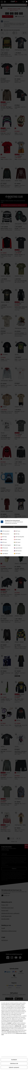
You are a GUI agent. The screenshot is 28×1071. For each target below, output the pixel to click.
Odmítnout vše (14, 1063)
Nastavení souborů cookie (12, 1031)
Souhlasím (14, 1059)
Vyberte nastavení (14, 1067)
